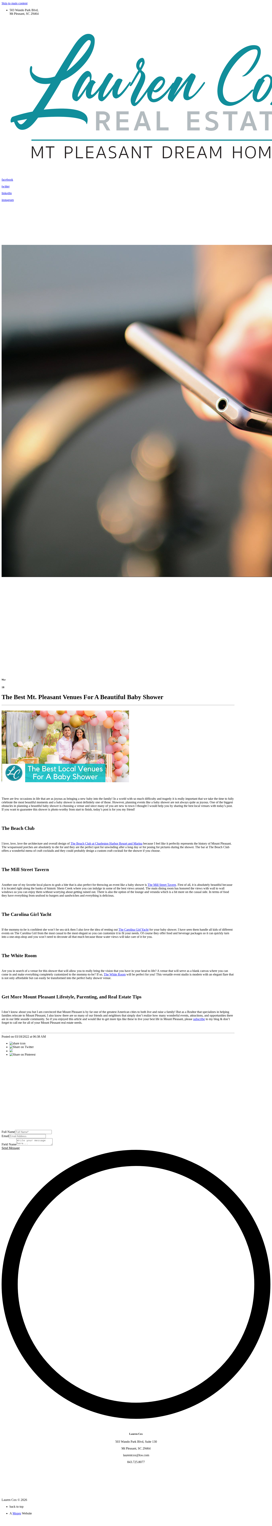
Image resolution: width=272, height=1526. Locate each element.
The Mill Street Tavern (162, 884)
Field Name (9, 1144)
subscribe (199, 1019)
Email (5, 1136)
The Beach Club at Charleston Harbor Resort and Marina (106, 843)
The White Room (115, 974)
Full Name (8, 1131)
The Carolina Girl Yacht (133, 929)
